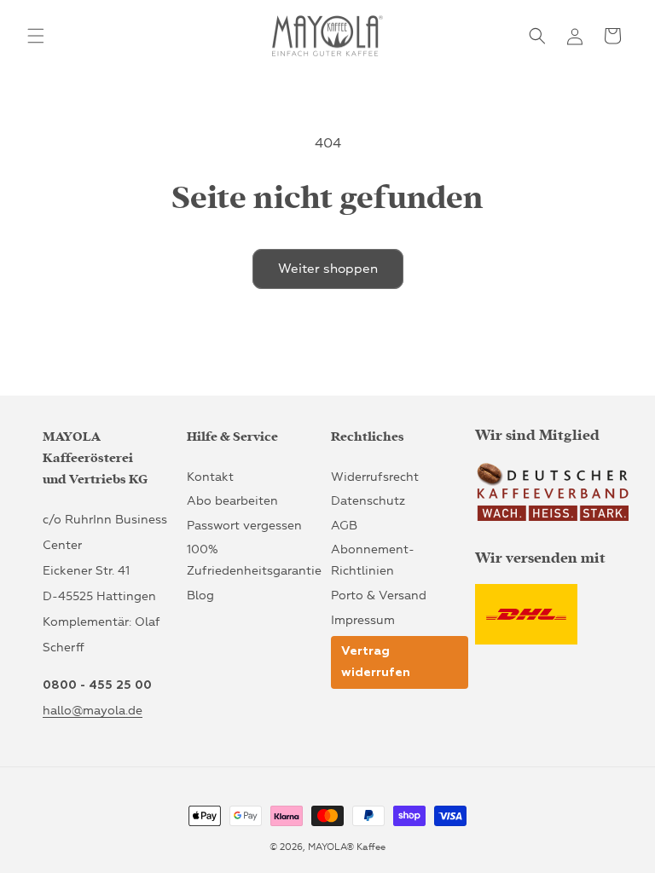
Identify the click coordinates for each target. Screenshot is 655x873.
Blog (200, 595)
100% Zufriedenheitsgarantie (254, 560)
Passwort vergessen (244, 525)
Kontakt (210, 477)
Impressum (363, 620)
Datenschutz (368, 501)
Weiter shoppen (328, 269)
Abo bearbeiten (232, 501)
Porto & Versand (378, 595)
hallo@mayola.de (92, 710)
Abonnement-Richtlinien (372, 560)
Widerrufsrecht (375, 477)
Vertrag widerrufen (375, 662)
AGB (344, 525)
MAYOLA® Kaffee (346, 847)
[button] (36, 36)
